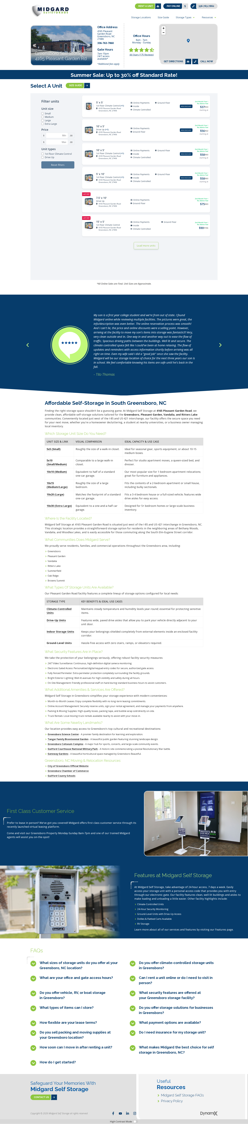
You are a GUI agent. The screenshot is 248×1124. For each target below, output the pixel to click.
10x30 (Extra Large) (59, 505)
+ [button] (163, 28)
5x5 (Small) (53, 449)
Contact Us (41, 1097)
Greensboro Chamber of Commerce (68, 771)
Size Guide (75, 85)
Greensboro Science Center (63, 734)
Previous (34, 45)
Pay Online (173, 6)
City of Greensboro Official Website (68, 766)
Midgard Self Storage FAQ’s (182, 1095)
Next (88, 45)
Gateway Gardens (58, 753)
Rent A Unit (145, 6)
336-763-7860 (206, 6)
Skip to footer (10, 7)
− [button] (163, 32)
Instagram (134, 1113)
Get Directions (173, 61)
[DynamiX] (209, 1113)
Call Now (206, 61)
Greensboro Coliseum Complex (65, 744)
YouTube (120, 1113)
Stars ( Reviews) (141, 54)
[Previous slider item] (27, 345)
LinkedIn (127, 1113)
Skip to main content (14, 4)
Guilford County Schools (61, 775)
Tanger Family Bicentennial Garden (68, 739)
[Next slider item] (220, 345)
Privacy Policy (172, 1101)
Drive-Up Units (56, 620)
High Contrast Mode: (14, 11)
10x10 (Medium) (57, 471)
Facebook (113, 1113)
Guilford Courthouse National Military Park (73, 749)
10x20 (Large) (55, 494)
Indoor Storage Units (60, 631)
